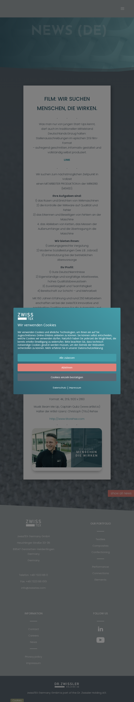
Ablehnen (66, 367)
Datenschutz (59, 387)
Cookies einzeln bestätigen (67, 377)
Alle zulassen (67, 358)
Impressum (75, 387)
